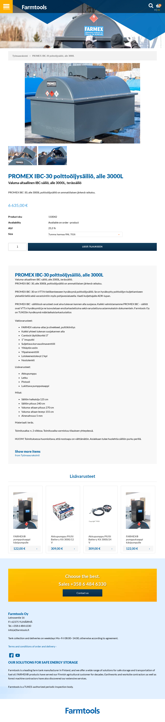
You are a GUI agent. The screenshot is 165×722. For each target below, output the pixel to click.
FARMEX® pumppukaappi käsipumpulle (21, 539)
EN (159, 10)
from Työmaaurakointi (27, 455)
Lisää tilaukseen (92, 246)
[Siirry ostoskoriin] (158, 6)
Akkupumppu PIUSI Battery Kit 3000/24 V (99, 539)
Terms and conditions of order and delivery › (32, 646)
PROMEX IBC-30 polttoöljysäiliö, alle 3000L (53, 56)
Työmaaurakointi (20, 56)
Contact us (83, 592)
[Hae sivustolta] (150, 6)
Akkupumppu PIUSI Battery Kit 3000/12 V (62, 539)
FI (155, 10)
